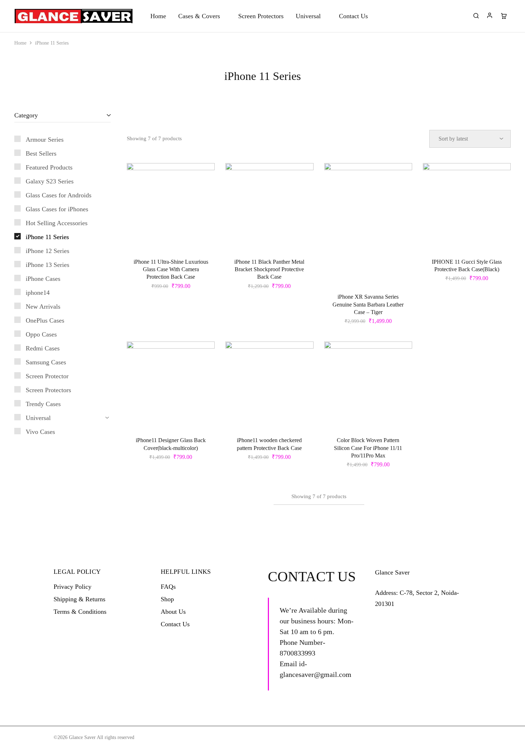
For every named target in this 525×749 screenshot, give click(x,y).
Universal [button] (308, 16)
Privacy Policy (72, 586)
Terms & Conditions (80, 611)
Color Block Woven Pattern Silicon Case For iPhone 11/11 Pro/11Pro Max (368, 448)
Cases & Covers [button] (199, 16)
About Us (173, 611)
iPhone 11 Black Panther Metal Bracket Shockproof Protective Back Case (269, 269)
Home (158, 16)
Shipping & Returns (79, 599)
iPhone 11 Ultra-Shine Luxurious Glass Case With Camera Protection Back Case (171, 269)
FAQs (168, 586)
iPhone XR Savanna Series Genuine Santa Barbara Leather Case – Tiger (368, 304)
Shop (167, 599)
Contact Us (353, 16)
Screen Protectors (261, 16)
